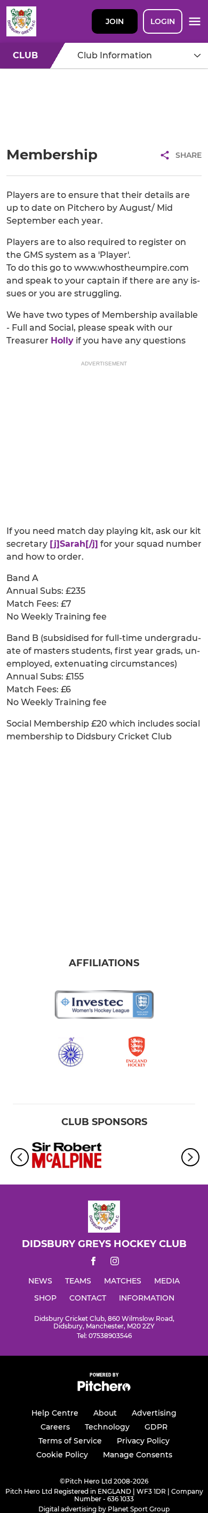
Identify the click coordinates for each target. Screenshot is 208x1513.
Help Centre (54, 1413)
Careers (55, 1427)
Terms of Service (70, 1441)
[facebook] (93, 1263)
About (105, 1413)
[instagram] (114, 1263)
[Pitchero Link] (104, 1389)
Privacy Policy (143, 1441)
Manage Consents (137, 1454)
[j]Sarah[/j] (74, 544)
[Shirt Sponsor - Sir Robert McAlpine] (66, 1156)
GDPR (156, 1427)
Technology (107, 1427)
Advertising (154, 1413)
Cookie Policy (62, 1454)
